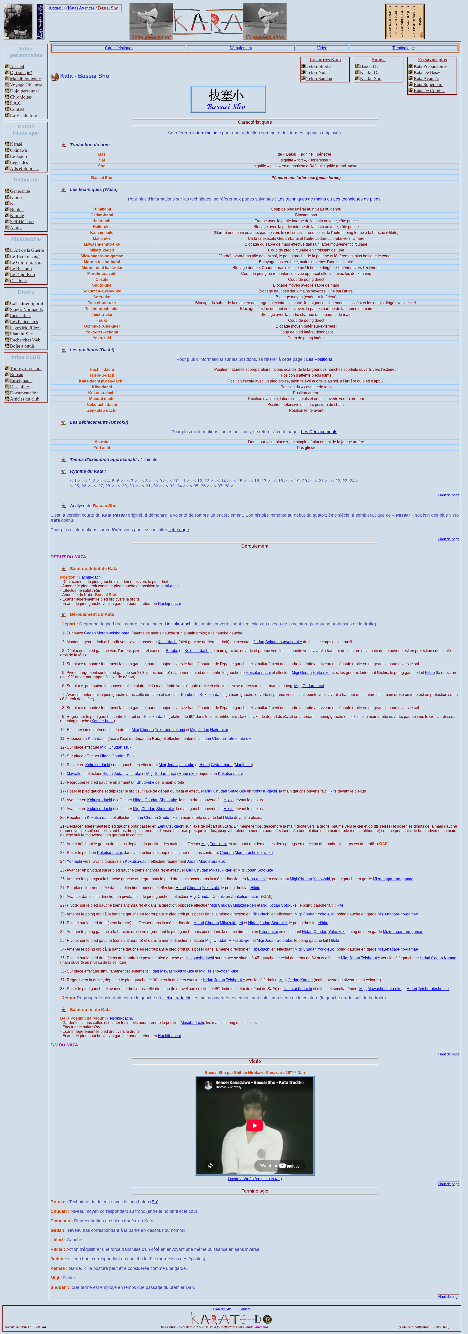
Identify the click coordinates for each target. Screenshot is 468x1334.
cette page (178, 529)
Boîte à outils (22, 346)
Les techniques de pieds (356, 199)
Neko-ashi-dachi (199, 958)
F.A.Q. (16, 103)
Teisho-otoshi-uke (222, 971)
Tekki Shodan (319, 66)
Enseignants (21, 380)
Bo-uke (172, 651)
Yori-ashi (74, 861)
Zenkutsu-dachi (170, 826)
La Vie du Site (23, 115)
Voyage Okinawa (26, 84)
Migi (295, 673)
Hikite (430, 673)
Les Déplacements (319, 431)
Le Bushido (21, 268)
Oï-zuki (219, 896)
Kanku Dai (370, 72)
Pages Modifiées (25, 327)
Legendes (19, 162)
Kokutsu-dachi (197, 651)
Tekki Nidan (318, 72)
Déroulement (240, 48)
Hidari (206, 738)
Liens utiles (20, 315)
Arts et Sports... (24, 168)
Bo (154, 1201)
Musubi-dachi (168, 586)
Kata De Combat (429, 90)
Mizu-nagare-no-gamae (393, 879)
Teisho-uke (370, 958)
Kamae (450, 958)
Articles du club (24, 398)
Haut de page (448, 495)
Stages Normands (26, 309)
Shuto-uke (145, 782)
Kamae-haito (102, 721)
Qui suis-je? (21, 72)
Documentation (24, 392)
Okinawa (18, 150)
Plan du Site (21, 333)
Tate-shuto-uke (240, 738)
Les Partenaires (24, 321)
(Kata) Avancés (80, 7)
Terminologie (403, 48)
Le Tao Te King (25, 256)
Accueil (56, 7)
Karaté (16, 144)
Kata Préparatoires (430, 66)
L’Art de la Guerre (27, 250)
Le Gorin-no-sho (25, 262)
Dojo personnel (24, 90)
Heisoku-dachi (179, 624)
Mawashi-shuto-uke (177, 971)
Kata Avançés (426, 78)
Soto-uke (265, 870)
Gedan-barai (313, 686)
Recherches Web (25, 339)
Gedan (90, 633)
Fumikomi (218, 844)
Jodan (259, 642)
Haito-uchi (219, 730)
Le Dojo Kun (22, 274)
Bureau (16, 374)
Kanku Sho (370, 78)
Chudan (147, 730)
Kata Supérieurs (428, 84)
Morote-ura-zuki (212, 861)
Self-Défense (22, 221)
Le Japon (18, 156)
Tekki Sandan (319, 78)
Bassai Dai (370, 66)
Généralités (20, 191)
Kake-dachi (167, 642)
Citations (18, 280)
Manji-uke (243, 765)
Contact (17, 109)
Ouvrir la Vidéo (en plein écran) (255, 1179)
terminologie (209, 132)
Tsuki (127, 747)
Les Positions (319, 359)
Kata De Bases (427, 72)
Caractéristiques (119, 48)
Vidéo (322, 48)
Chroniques (21, 97)
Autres (16, 227)
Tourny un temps (26, 368)
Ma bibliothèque (25, 78)
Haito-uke (321, 673)
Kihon (16, 197)
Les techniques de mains (301, 199)
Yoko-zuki (321, 879)
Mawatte (74, 774)
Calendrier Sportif (26, 303)
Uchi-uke (186, 765)
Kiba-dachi (97, 738)
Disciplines (20, 386)
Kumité (17, 215)
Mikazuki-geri (220, 870)
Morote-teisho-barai (113, 633)
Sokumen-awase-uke (283, 642)
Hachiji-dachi (90, 577)
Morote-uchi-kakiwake (254, 853)
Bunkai (17, 209)
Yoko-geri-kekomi (170, 730)
